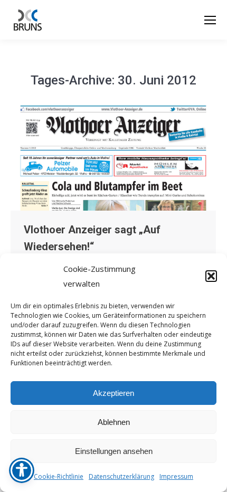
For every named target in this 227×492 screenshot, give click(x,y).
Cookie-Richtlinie (58, 476)
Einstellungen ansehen (114, 451)
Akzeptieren (113, 393)
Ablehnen (114, 422)
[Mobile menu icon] (210, 20)
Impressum (176, 476)
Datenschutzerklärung (121, 476)
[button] (211, 276)
